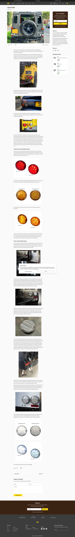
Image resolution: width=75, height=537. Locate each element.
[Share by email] (17, 44)
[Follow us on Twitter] (56, 51)
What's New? (18, 3)
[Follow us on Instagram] (58, 51)
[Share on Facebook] (11, 45)
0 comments (47, 44)
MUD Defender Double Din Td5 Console (61, 71)
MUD (58, 56)
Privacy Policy (36, 269)
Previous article (16, 473)
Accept (46, 271)
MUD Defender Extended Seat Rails (62, 57)
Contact (30, 3)
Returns (14, 527)
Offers (33, 3)
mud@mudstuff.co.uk (28, 528)
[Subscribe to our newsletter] (67, 529)
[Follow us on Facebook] (53, 51)
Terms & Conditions (15, 528)
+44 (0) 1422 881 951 (35, 528)
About (8, 528)
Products (13, 3)
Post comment (18, 495)
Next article (40, 473)
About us (23, 3)
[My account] (62, 3)
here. (31, 464)
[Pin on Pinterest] (13, 44)
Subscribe (60, 23)
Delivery (8, 530)
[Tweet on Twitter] (15, 45)
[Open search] (59, 3)
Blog (26, 3)
